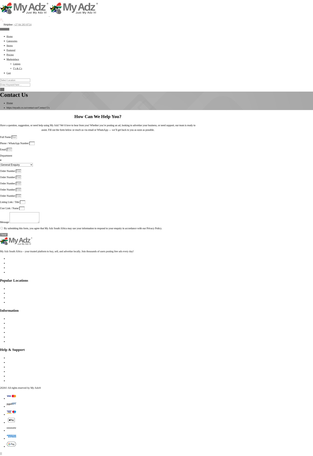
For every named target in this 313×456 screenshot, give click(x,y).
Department (6, 155)
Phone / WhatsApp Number (14, 143)
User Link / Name (9, 208)
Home (10, 36)
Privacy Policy (14, 323)
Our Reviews (13, 337)
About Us (12, 357)
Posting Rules (14, 332)
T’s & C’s (17, 68)
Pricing (10, 54)
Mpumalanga (13, 293)
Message (5, 222)
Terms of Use (13, 327)
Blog (9, 341)
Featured (11, 50)
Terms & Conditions (17, 318)
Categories (12, 41)
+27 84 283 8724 (22, 24)
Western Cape (14, 302)
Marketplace (13, 59)
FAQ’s (10, 367)
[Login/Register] (1, 20)
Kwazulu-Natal (14, 297)
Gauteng (11, 288)
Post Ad (5, 29)
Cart (9, 73)
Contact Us (12, 380)
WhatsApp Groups (16, 376)
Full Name (6, 137)
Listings (16, 64)
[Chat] (4, 20)
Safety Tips (12, 362)
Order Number (8, 171)
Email (3, 149)
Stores (10, 45)
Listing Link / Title (10, 202)
